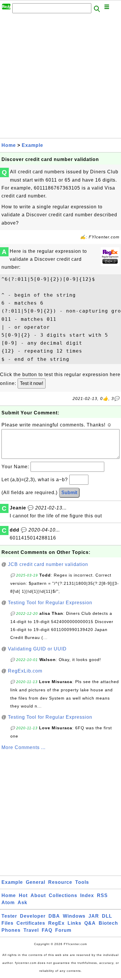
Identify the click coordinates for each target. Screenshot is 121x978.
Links (74, 923)
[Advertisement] (60, 77)
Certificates (30, 923)
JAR (93, 916)
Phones (11, 930)
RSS (102, 895)
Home (8, 145)
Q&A (90, 923)
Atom (8, 902)
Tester (9, 916)
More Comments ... (23, 747)
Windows (74, 916)
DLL (107, 916)
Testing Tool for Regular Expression (50, 602)
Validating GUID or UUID (37, 648)
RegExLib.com (25, 670)
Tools (82, 882)
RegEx (56, 923)
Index (87, 895)
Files (7, 923)
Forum (63, 930)
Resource (60, 882)
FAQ (47, 930)
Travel (31, 930)
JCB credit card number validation (48, 564)
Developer (33, 916)
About (38, 895)
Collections (63, 895)
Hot (23, 895)
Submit (69, 492)
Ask (22, 902)
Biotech (108, 923)
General (35, 882)
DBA (54, 916)
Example (32, 145)
